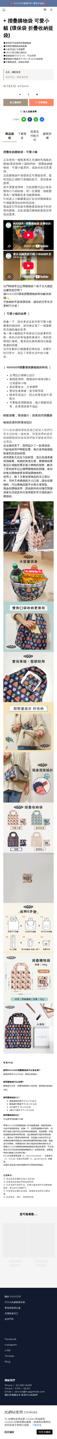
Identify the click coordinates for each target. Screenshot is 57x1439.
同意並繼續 (44, 1432)
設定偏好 (9, 1432)
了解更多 (37, 1425)
